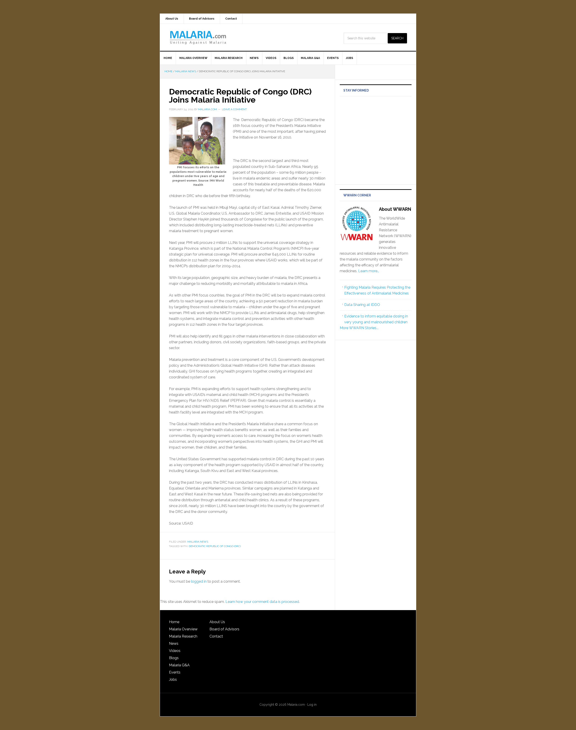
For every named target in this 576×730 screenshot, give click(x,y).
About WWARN (395, 209)
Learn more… (368, 271)
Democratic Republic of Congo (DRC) (215, 546)
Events (174, 672)
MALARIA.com (198, 37)
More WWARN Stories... (359, 328)
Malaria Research (183, 636)
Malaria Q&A (179, 665)
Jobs (173, 679)
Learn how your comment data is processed (262, 602)
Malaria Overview (183, 629)
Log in (312, 704)
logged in (199, 581)
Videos (174, 651)
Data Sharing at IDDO (362, 305)
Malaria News (197, 541)
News (173, 643)
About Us (217, 622)
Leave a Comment (234, 109)
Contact (216, 636)
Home (174, 622)
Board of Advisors (224, 629)
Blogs (174, 658)
